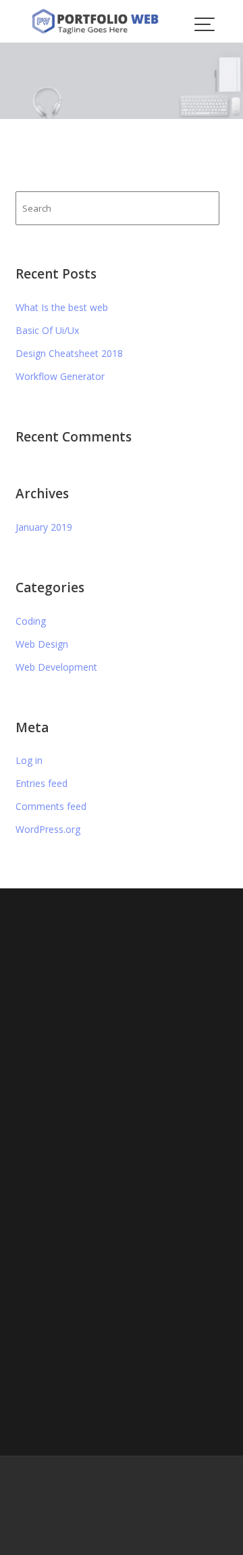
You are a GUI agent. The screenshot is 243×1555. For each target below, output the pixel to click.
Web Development (56, 667)
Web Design (42, 644)
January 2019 (44, 527)
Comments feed (51, 806)
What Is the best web (62, 307)
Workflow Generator (60, 376)
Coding (31, 621)
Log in (29, 760)
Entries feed (42, 783)
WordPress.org (48, 829)
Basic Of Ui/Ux (47, 330)
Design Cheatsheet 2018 (69, 353)
